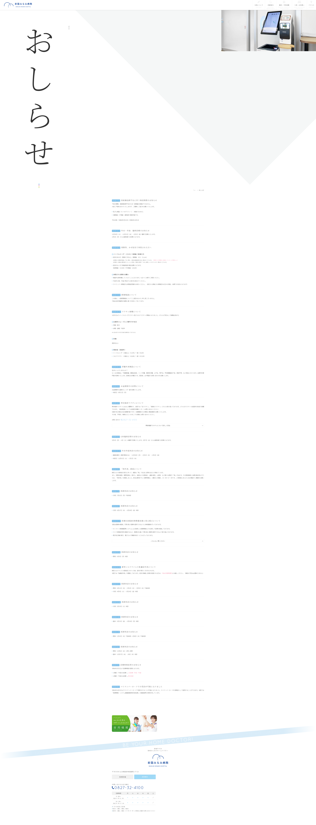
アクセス (311, 6)
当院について (259, 6)
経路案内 (145, 777)
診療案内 (271, 6)
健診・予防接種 (284, 6)
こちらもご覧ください (158, 541)
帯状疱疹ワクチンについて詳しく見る (158, 425)
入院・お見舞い (299, 6)
